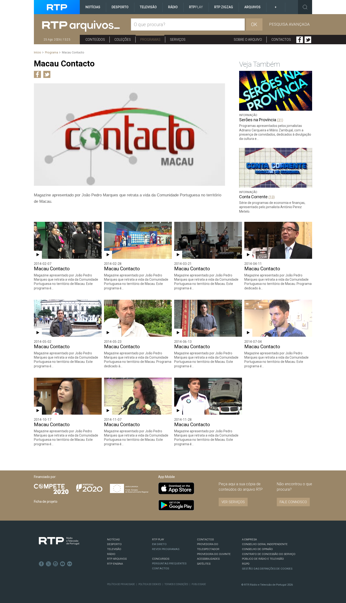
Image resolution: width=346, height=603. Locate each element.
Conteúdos (95, 39)
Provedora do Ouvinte (214, 554)
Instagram (55, 564)
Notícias (92, 7)
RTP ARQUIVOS (117, 558)
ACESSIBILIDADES (208, 558)
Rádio (173, 7)
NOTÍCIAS (113, 539)
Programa (51, 52)
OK (254, 24)
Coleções (122, 39)
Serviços (177, 39)
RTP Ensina (115, 563)
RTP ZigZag (223, 7)
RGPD (245, 563)
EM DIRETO (159, 544)
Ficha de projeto (45, 501)
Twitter (308, 39)
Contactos (281, 39)
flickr (69, 564)
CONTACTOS (205, 539)
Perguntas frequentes (169, 563)
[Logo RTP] (59, 541)
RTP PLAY (158, 539)
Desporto (120, 7)
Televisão (148, 7)
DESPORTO (114, 544)
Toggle (305, 7)
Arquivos (252, 7)
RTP (196, 7)
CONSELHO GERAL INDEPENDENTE (265, 544)
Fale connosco (293, 502)
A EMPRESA (249, 539)
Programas (150, 39)
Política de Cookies (149, 584)
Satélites (203, 563)
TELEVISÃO (114, 549)
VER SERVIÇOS (233, 502)
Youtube (62, 564)
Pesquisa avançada (289, 24)
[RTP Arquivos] (86, 26)
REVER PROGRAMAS (165, 549)
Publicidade (199, 584)
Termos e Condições (176, 584)
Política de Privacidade (121, 584)
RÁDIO (111, 554)
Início (37, 52)
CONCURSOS (160, 558)
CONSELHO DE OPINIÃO (257, 549)
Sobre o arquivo (248, 39)
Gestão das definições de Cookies (267, 568)
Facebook (299, 39)
